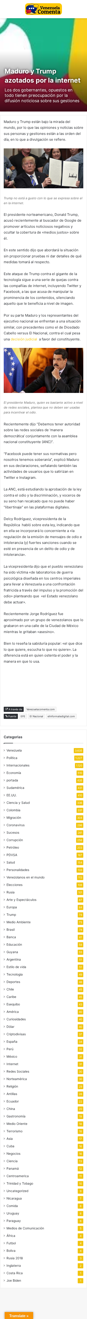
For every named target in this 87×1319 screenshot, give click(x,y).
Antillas (11, 1094)
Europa (11, 907)
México (11, 1056)
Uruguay (12, 1213)
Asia (9, 1139)
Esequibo (13, 1004)
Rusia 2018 (14, 1258)
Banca (11, 937)
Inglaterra (13, 1265)
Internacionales (17, 765)
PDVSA (11, 855)
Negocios (13, 1153)
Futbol (11, 1243)
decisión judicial (24, 339)
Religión (12, 1086)
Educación (14, 944)
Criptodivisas (16, 1034)
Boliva (11, 1251)
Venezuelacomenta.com (40, 709)
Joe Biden (13, 1280)
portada (12, 780)
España (11, 1041)
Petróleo (12, 847)
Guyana (12, 952)
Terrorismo (14, 1131)
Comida (12, 1206)
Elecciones (14, 885)
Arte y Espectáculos (21, 900)
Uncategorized (17, 1191)
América (12, 1012)
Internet (12, 1064)
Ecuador (12, 1101)
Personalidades (17, 870)
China (10, 1109)
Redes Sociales (17, 1071)
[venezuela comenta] (43, 9)
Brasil (10, 929)
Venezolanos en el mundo (25, 877)
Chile (10, 989)
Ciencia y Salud (18, 803)
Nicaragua (14, 1198)
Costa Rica (14, 1273)
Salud (10, 862)
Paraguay (13, 1221)
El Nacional (36, 716)
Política (11, 758)
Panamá (12, 1168)
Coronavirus (15, 825)
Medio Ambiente (18, 922)
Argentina (13, 959)
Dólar (10, 1027)
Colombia (13, 810)
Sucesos (12, 832)
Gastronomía (16, 1116)
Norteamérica (16, 1079)
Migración (13, 817)
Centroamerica (17, 1176)
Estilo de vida (16, 967)
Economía (13, 773)
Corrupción (14, 840)
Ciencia (12, 1161)
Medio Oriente (16, 1124)
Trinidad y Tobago (19, 1183)
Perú (9, 1049)
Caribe (11, 997)
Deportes (13, 982)
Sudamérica (15, 788)
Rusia (10, 892)
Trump (11, 915)
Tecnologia (14, 974)
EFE (23, 716)
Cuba (10, 1146)
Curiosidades (16, 1019)
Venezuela (14, 750)
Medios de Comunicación (25, 1228)
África (10, 1236)
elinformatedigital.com (61, 716)
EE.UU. (11, 795)
